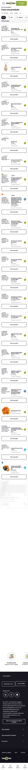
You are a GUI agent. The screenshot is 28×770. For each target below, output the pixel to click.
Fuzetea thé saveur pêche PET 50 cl (16, 86)
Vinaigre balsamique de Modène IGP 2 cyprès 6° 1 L (16, 179)
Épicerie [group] (6, 13)
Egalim (21, 17)
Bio (12, 17)
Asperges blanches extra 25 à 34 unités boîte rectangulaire (16, 758)
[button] (2, 13)
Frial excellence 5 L (16, 67)
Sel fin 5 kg (14, 141)
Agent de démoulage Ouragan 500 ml (16, 353)
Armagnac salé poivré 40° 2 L (16, 601)
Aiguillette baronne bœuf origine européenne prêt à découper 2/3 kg (16, 391)
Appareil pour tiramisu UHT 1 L (15, 486)
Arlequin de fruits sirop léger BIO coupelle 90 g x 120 (16, 582)
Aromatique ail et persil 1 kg (15, 639)
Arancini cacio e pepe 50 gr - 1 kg (16, 544)
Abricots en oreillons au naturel (16, 241)
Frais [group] (11, 13)
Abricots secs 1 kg (15, 410)
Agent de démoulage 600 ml (16, 334)
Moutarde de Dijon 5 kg (16, 104)
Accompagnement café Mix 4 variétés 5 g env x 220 (17, 429)
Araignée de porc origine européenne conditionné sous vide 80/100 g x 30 (17, 506)
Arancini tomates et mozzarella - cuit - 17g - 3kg (17, 562)
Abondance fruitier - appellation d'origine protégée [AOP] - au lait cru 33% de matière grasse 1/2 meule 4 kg (16, 200)
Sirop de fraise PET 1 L (16, 160)
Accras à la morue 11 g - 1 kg (16, 449)
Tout (3, 17)
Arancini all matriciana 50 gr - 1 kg (17, 525)
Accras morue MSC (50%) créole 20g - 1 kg (16, 467)
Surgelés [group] (17, 13)
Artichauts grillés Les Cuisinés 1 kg (16, 699)
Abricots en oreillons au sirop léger (16, 279)
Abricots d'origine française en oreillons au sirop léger (16, 222)
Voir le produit (14, 39)
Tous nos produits (6, 7)
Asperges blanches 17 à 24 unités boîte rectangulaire (16, 718)
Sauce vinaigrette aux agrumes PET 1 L (17, 123)
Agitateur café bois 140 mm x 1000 (16, 372)
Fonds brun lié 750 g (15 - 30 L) (16, 49)
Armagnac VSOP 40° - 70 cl (17, 620)
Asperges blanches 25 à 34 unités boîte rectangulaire (17, 738)
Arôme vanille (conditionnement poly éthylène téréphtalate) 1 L (16, 658)
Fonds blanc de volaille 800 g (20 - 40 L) (16, 29)
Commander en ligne (21, 3)
